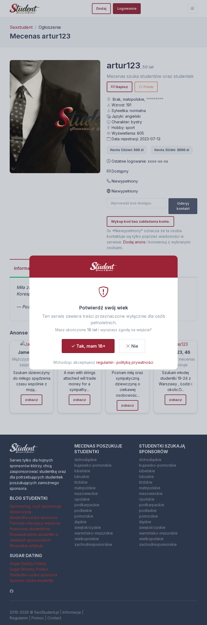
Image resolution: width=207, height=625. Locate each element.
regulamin (104, 362)
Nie (134, 346)
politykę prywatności (134, 362)
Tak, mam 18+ (90, 346)
